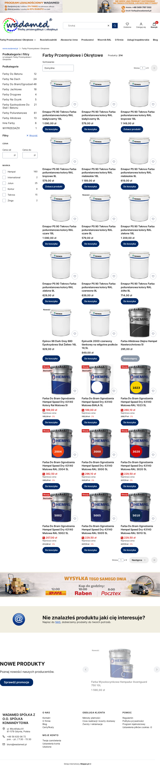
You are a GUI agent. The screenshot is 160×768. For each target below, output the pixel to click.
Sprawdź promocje (16, 682)
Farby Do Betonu (19, 73)
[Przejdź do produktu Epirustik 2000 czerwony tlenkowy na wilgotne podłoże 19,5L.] (100, 322)
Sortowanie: (48, 62)
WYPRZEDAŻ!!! (19, 128)
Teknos (11, 194)
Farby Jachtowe (19, 89)
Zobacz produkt (131, 129)
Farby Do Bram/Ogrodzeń (19, 84)
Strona (137, 68)
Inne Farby (19, 123)
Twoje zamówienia (51, 740)
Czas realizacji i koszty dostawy (98, 721)
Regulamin (127, 717)
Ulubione (46, 746)
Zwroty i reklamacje (92, 724)
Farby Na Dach (19, 79)
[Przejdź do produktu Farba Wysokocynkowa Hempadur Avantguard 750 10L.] (121, 663)
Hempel (11, 171)
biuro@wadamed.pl (17, 744)
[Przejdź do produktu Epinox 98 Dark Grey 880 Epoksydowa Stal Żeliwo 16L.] (60, 322)
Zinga (10, 200)
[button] (115, 25)
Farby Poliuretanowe (19, 112)
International (14, 177)
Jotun (10, 183)
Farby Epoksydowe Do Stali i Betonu (19, 106)
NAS (57, 622)
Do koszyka (51, 129)
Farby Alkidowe (19, 118)
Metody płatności (91, 717)
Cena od (6, 149)
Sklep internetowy (76, 764)
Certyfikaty (48, 727)
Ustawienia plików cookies (136, 727)
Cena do (26, 149)
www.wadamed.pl (10, 48)
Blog (44, 724)
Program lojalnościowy (133, 724)
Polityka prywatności (133, 721)
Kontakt (46, 717)
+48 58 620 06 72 (16, 736)
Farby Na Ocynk (19, 99)
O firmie (46, 721)
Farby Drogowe (19, 94)
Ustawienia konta (51, 743)
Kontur (11, 189)
